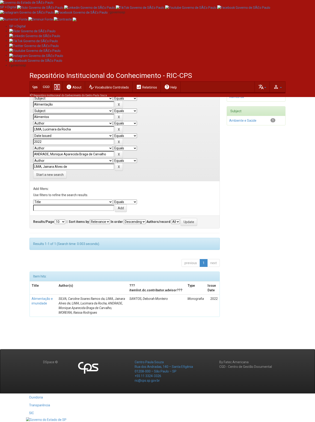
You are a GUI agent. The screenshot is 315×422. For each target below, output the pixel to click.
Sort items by (79, 222)
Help (170, 87)
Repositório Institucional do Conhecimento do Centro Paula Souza (70, 95)
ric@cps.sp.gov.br (147, 380)
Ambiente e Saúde (242, 120)
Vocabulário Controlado (109, 87)
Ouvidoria (36, 397)
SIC (31, 413)
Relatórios (146, 87)
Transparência (39, 405)
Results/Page (43, 222)
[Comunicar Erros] (74, 19)
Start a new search (50, 175)
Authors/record (158, 222)
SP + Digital (8, 7)
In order (117, 222)
